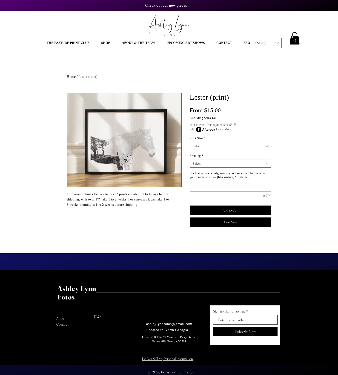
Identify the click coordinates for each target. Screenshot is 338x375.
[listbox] (267, 43)
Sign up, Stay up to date (229, 311)
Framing (196, 156)
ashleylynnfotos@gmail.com (169, 324)
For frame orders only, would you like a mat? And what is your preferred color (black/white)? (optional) (227, 175)
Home (71, 77)
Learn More (223, 129)
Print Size (197, 138)
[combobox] (230, 146)
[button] (105, 43)
